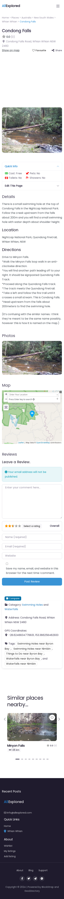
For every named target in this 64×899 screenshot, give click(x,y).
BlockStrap (48, 887)
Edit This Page (13, 186)
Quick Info (11, 166)
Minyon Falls (16, 746)
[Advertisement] (32, 78)
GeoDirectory (32, 891)
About (19, 870)
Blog (31, 870)
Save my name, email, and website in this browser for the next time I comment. (32, 571)
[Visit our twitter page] (28, 878)
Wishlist (8, 845)
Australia (26, 17)
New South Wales (44, 17)
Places (15, 17)
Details (8, 196)
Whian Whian (9, 21)
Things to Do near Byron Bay (24, 654)
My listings (10, 851)
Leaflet (21, 442)
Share (58, 50)
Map (6, 385)
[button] (5, 719)
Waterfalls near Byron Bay (23, 658)
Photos (8, 335)
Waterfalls (11, 609)
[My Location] (34, 399)
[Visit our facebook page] (22, 878)
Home (5, 17)
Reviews (9, 454)
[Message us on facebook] (41, 878)
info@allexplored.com (19, 812)
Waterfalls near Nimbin (21, 664)
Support (43, 870)
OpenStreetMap (43, 442)
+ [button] (6, 394)
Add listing (10, 856)
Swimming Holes (32, 605)
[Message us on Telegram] (35, 878)
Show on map (11, 50)
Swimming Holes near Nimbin (32, 649)
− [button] (6, 399)
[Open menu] (58, 6)
